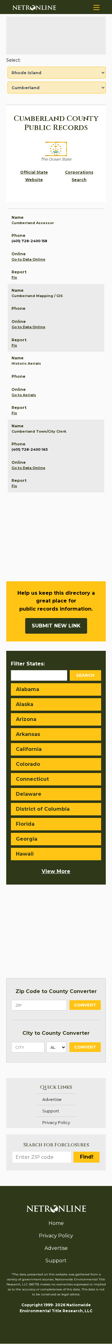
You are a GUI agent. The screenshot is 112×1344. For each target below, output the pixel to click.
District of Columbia (43, 809)
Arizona (26, 719)
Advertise (52, 1099)
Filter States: (28, 664)
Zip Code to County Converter (56, 991)
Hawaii (25, 854)
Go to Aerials (24, 395)
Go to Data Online (28, 259)
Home (56, 1223)
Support (50, 1110)
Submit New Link (56, 626)
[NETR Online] (34, 7)
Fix (14, 277)
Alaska (24, 704)
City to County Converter (56, 1033)
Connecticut (32, 779)
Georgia (26, 839)
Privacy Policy (56, 1122)
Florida (25, 824)
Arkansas (28, 734)
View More (56, 871)
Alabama (27, 689)
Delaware (28, 794)
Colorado (28, 764)
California (29, 749)
